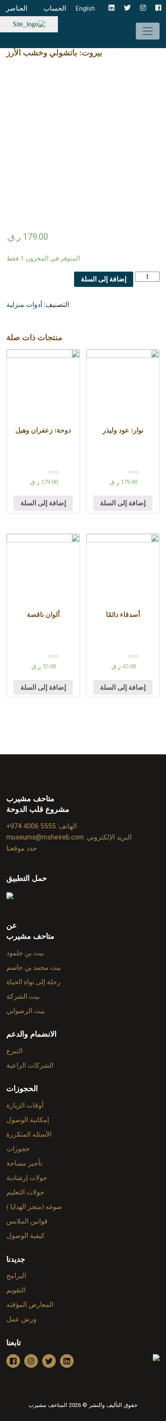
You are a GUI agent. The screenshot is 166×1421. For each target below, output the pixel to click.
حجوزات (18, 1148)
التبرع (14, 1050)
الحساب (54, 8)
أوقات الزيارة (24, 1105)
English (85, 9)
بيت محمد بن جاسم (33, 967)
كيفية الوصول (25, 1235)
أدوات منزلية (24, 304)
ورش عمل (21, 1319)
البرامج (16, 1275)
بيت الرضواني (25, 1010)
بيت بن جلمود (25, 953)
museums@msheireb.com (45, 837)
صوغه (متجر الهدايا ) (34, 1206)
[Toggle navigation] (148, 31)
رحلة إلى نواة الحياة (33, 982)
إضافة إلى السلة (103, 279)
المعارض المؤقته (29, 1304)
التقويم (16, 1290)
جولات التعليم (25, 1192)
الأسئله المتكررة (29, 1134)
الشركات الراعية (29, 1065)
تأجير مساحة (24, 1163)
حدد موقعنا (21, 848)
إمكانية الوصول (27, 1119)
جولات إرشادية (26, 1177)
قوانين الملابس (27, 1221)
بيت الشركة (23, 996)
